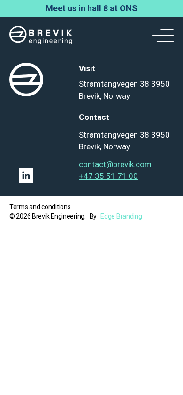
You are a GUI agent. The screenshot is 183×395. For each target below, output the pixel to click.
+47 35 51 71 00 (108, 176)
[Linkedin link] (39, 175)
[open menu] (159, 36)
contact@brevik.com (115, 164)
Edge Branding (121, 216)
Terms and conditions (39, 207)
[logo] (40, 36)
